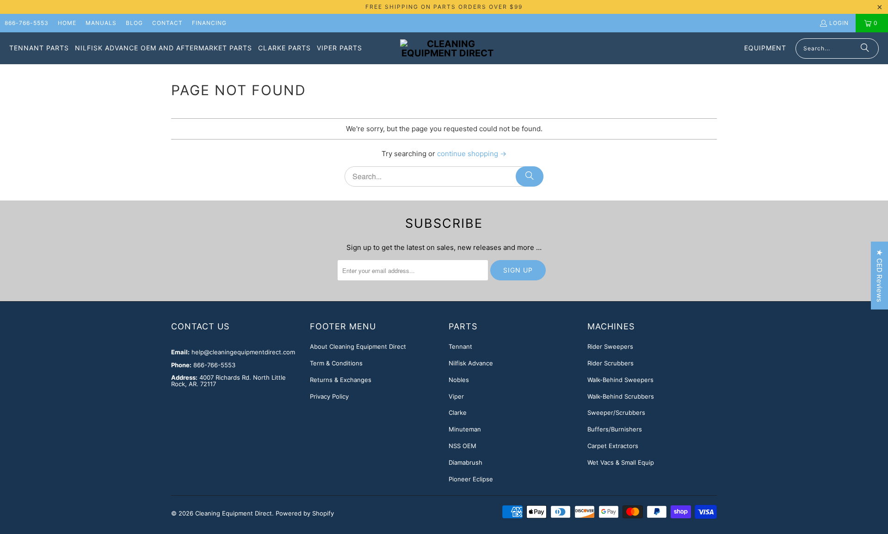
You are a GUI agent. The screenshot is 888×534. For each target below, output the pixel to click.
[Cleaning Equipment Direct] (447, 48)
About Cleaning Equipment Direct (358, 346)
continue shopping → (471, 153)
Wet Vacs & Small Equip (620, 462)
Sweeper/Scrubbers (616, 412)
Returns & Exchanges (340, 379)
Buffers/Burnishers (614, 429)
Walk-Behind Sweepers (620, 379)
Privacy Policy (329, 396)
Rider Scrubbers (610, 363)
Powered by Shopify (305, 513)
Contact (167, 22)
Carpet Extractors (612, 445)
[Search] (865, 48)
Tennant (460, 346)
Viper (456, 396)
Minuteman (465, 429)
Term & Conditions (336, 363)
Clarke (458, 412)
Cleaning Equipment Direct (233, 513)
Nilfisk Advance (471, 363)
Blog (134, 22)
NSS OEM (462, 445)
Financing (209, 22)
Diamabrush (465, 462)
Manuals (101, 22)
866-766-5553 (27, 22)
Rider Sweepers (610, 346)
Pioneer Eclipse (471, 479)
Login (839, 22)
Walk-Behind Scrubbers (620, 396)
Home (67, 22)
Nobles (459, 379)
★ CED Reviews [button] (879, 275)
